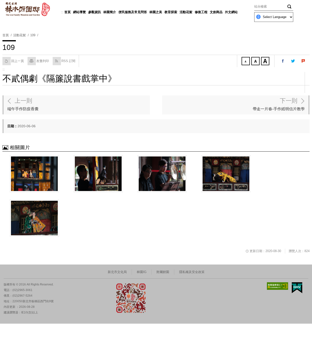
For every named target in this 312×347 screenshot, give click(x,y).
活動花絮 (186, 12)
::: (62, 12)
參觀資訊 (94, 12)
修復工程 (201, 12)
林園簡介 (109, 12)
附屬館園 (162, 272)
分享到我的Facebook (283, 61)
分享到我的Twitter (293, 61)
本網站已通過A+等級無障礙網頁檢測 (277, 286)
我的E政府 (297, 287)
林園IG (141, 272)
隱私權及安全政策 (192, 272)
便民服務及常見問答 (132, 12)
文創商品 (216, 12)
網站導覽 (79, 12)
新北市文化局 (117, 272)
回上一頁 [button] (17, 61)
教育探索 (171, 12)
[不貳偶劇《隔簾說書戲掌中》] (34, 173)
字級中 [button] (256, 61)
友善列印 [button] (42, 61)
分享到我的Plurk (303, 61)
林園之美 (155, 12)
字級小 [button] (246, 61)
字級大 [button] (266, 61)
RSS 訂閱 (68, 61)
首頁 (67, 12)
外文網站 (231, 12)
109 (32, 35)
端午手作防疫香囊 (23, 104)
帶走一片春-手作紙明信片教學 (279, 104)
